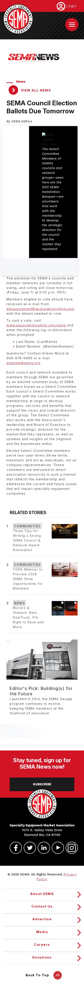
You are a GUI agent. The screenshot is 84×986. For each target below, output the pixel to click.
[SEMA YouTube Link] (56, 848)
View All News (35, 90)
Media (42, 932)
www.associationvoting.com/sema (36, 325)
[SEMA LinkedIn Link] (42, 848)
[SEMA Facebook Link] (14, 848)
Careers (42, 945)
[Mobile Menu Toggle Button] (72, 24)
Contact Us (42, 906)
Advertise (42, 919)
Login (71, 6)
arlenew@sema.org (23, 363)
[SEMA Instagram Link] (70, 848)
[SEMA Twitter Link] (28, 848)
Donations (42, 957)
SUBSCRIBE (42, 784)
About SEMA (42, 894)
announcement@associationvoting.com (40, 309)
